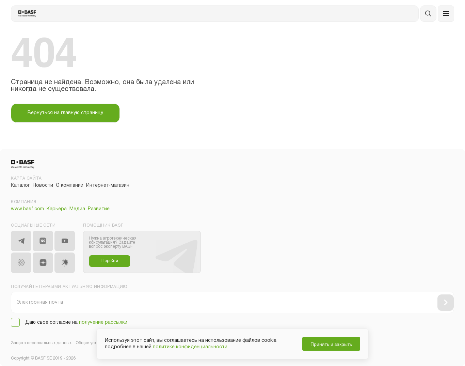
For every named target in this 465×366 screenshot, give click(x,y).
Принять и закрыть (331, 343)
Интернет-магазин (107, 185)
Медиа (77, 209)
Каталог (20, 185)
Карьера (57, 209)
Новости (43, 185)
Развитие (99, 209)
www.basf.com (27, 209)
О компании (69, 185)
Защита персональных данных (41, 343)
